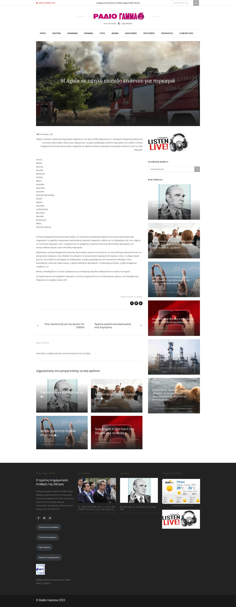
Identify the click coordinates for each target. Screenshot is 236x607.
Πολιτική (51, 408)
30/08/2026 (160, 212)
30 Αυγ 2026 (47, 403)
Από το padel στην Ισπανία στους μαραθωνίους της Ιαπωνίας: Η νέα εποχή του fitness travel (171, 280)
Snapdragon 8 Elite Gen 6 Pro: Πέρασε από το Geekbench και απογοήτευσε (173, 320)
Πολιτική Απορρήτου (48, 537)
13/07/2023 (85, 515)
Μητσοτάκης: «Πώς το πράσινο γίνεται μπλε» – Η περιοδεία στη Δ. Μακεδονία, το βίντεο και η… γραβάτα (173, 244)
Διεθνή (43, 408)
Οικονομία (182, 368)
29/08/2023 (112, 114)
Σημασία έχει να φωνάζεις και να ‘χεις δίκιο (138, 508)
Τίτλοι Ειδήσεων (47, 406)
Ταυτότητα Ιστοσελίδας (49, 527)
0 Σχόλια (128, 114)
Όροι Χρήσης (44, 547)
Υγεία (65, 444)
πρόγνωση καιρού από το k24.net (182, 505)
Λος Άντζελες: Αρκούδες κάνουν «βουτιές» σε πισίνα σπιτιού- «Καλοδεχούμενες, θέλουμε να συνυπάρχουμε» (169, 394)
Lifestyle (173, 409)
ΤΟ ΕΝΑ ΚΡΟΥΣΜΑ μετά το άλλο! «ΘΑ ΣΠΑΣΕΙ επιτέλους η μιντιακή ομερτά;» (96, 508)
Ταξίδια (59, 444)
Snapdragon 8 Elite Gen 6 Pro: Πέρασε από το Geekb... (115, 431)
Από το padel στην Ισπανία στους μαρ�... (58, 433)
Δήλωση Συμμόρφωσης (49, 557)
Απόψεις (59, 406)
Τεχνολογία (115, 442)
